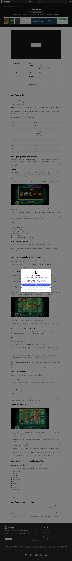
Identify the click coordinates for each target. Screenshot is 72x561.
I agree (36, 284)
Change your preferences (36, 287)
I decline (36, 289)
